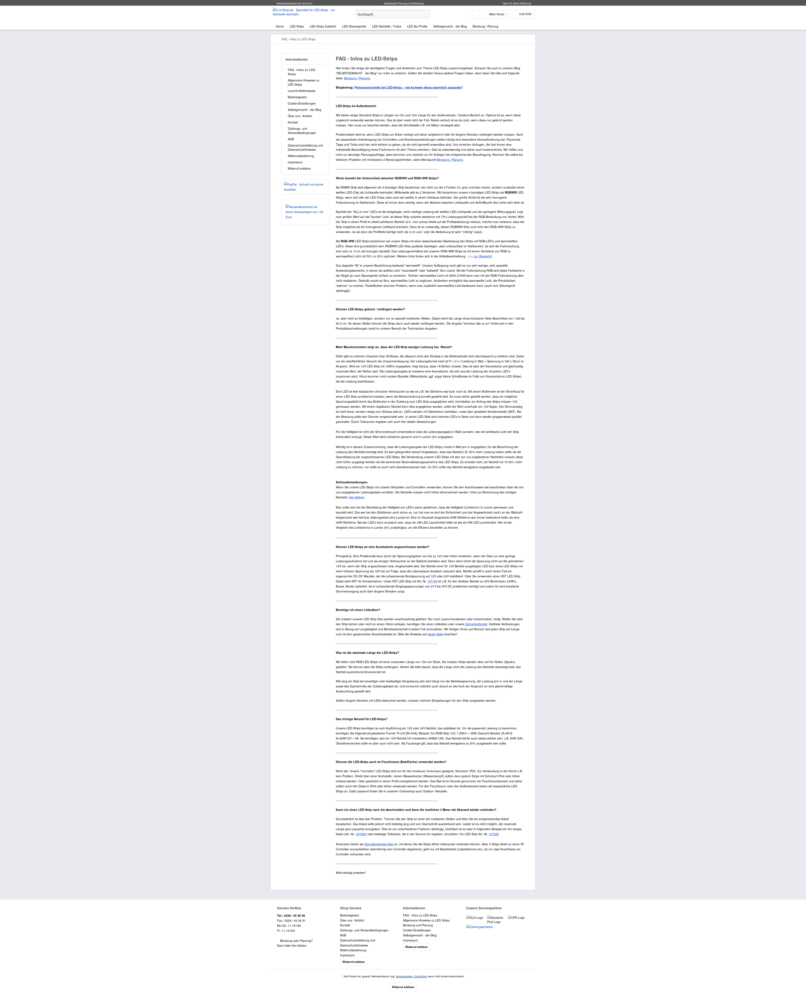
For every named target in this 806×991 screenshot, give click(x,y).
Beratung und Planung (418, 925)
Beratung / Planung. (357, 78)
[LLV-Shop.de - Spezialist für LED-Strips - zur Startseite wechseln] (304, 14)
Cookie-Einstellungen (302, 103)
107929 (361, 834)
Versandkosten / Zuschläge (411, 976)
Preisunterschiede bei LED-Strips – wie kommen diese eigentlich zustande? (409, 87)
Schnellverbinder (476, 624)
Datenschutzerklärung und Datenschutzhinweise (305, 147)
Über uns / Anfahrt (300, 116)
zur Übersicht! (483, 256)
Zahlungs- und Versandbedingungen (302, 130)
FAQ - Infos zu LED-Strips (302, 72)
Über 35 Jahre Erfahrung (517, 3)
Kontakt (293, 122)
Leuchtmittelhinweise (301, 91)
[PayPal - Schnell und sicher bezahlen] (305, 187)
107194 (432, 581)
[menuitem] (393, 16)
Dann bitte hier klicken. (292, 945)
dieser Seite (435, 634)
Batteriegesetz (297, 97)
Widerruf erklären (299, 168)
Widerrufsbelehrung (301, 156)
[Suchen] (426, 14)
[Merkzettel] (476, 14)
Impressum (295, 162)
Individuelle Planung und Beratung (403, 3)
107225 (494, 834)
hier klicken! (357, 497)
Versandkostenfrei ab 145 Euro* (294, 3)
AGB (291, 139)
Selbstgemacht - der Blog (304, 109)
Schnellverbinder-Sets (378, 844)
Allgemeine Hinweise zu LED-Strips (303, 82)
